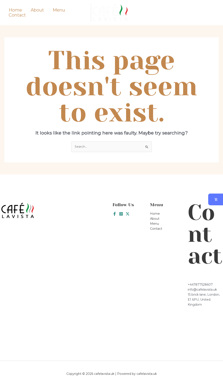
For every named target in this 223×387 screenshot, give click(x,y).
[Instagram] (121, 214)
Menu (59, 10)
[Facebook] (115, 214)
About (37, 10)
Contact (17, 15)
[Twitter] (128, 214)
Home (15, 10)
